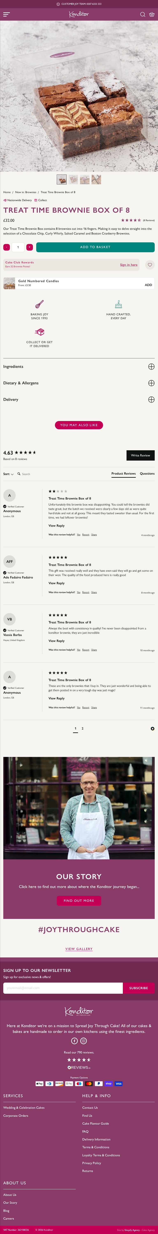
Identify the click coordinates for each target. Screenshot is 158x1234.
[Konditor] (79, 14)
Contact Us (90, 1108)
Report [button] (85, 534)
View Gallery (79, 949)
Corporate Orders (15, 1116)
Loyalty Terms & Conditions (101, 1155)
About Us (9, 1195)
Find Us (87, 1116)
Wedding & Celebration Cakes (23, 1108)
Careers (8, 1218)
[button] (62, 179)
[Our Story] (79, 808)
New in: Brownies (25, 192)
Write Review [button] (140, 455)
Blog (6, 1211)
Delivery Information (96, 1139)
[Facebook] (74, 1041)
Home (7, 192)
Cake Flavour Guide (95, 1123)
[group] (24, 452)
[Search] (143, 14)
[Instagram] (83, 1041)
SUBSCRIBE (138, 988)
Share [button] (94, 534)
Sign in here (128, 265)
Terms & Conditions (95, 1147)
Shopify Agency (132, 1230)
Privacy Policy (91, 1163)
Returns (87, 1171)
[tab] (124, 474)
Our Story (10, 1203)
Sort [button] (6, 474)
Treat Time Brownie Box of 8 (58, 192)
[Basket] (152, 14)
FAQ (85, 1131)
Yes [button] (78, 534)
